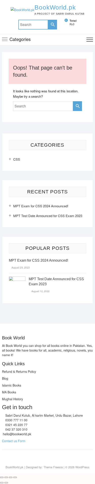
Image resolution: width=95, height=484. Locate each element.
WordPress (82, 467)
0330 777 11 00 (15, 420)
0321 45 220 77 (15, 424)
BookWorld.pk (55, 7)
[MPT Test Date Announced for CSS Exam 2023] (17, 279)
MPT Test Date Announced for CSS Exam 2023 (47, 215)
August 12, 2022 (40, 291)
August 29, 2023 (20, 267)
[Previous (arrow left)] (2, 482)
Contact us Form (13, 441)
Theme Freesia (53, 467)
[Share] (10, 477)
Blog (5, 378)
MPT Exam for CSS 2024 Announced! (40, 206)
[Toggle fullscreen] (6, 477)
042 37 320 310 (15, 429)
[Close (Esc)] (15, 477)
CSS (16, 159)
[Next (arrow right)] (6, 482)
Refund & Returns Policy (19, 371)
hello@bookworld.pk (16, 434)
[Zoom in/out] (2, 477)
